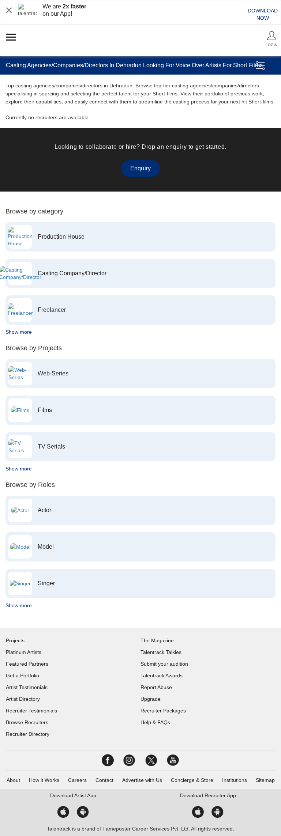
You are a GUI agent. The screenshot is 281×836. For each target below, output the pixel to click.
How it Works (44, 780)
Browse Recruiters (27, 722)
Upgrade (150, 699)
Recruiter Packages (163, 711)
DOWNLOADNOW (263, 14)
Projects (15, 640)
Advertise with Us (142, 780)
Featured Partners (27, 664)
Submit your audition (164, 664)
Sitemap (265, 780)
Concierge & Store (192, 780)
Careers (77, 780)
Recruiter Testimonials (31, 711)
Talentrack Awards (161, 675)
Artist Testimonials (27, 687)
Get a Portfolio (22, 675)
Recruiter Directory (27, 734)
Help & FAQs (155, 722)
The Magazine (157, 640)
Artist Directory (23, 699)
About (13, 780)
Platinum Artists (23, 652)
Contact (104, 780)
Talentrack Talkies (160, 652)
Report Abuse (156, 687)
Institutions (234, 780)
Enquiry (140, 168)
